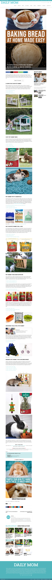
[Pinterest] (3, 0)
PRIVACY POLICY (49, 0)
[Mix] (20, 507)
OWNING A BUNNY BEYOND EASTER (16, 357)
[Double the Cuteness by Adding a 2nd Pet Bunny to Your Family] (10, 542)
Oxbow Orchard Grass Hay (10, 235)
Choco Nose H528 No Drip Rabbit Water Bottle (13, 309)
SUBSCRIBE (35, 0)
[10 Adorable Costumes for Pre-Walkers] (19, 551)
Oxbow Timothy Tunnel (9, 145)
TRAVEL (35, 5)
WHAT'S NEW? (38, 72)
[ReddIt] (15, 507)
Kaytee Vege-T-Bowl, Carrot (10, 308)
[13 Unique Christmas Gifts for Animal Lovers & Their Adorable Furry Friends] (28, 531)
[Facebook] (1, 0)
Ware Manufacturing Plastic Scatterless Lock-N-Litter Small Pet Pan (15, 205)
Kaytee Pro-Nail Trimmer (9, 341)
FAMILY (15, 5)
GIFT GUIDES (23, 0)
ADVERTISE (33, 0)
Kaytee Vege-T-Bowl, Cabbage (10, 310)
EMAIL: (7, 451)
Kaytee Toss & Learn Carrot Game (11, 370)
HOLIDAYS (43, 5)
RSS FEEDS (42, 0)
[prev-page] (6, 556)
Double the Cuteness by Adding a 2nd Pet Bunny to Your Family (10, 546)
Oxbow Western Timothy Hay (10, 234)
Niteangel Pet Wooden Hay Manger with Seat (12, 236)
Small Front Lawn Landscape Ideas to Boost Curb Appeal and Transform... (42, 95)
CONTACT (46, 0)
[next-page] (35, 99)
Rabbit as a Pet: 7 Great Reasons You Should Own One (18, 546)
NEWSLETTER (38, 0)
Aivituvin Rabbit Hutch (9, 91)
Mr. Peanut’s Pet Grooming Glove (11, 340)
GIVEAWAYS (27, 0)
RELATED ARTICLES (11, 526)
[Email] (17, 507)
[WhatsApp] (11, 507)
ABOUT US (30, 0)
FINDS (23, 5)
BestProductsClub (14, 456)
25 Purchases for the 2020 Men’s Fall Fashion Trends (26, 512)
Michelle (8, 68)
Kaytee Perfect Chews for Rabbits (11, 367)
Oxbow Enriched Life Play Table (10, 366)
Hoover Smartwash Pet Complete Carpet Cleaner (18, 445)
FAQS (44, 0)
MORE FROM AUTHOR (24, 526)
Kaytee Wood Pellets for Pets (10, 206)
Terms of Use (42, 579)
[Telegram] (18, 507)
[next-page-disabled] (7, 556)
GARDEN (40, 97)
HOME (31, 5)
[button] (50, 2)
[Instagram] (2, 0)
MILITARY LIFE (49, 5)
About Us (31, 579)
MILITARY (21, 0)
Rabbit (10, 503)
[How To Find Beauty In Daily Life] (28, 551)
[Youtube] (7, 0)
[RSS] (5, 0)
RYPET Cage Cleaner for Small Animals (11, 207)
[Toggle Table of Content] (22, 80)
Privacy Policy (38, 579)
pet (8, 503)
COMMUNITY (39, 5)
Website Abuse (46, 579)
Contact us (49, 579)
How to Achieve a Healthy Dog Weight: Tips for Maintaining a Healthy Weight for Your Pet (19, 536)
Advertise (34, 579)
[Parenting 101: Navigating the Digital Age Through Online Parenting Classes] (40, 77)
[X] (6, 0)
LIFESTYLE (19, 5)
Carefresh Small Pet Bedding (10, 146)
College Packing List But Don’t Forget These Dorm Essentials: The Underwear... (42, 91)
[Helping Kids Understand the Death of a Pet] (28, 542)
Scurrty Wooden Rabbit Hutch (10, 90)
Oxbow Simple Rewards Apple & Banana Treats (12, 290)
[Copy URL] (22, 507)
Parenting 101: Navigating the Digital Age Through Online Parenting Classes (39, 84)
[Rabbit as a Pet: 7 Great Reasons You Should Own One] (19, 542)
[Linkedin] (13, 507)
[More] (29, 72)
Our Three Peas (24, 519)
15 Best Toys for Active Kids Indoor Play (11, 512)
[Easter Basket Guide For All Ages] (10, 551)
